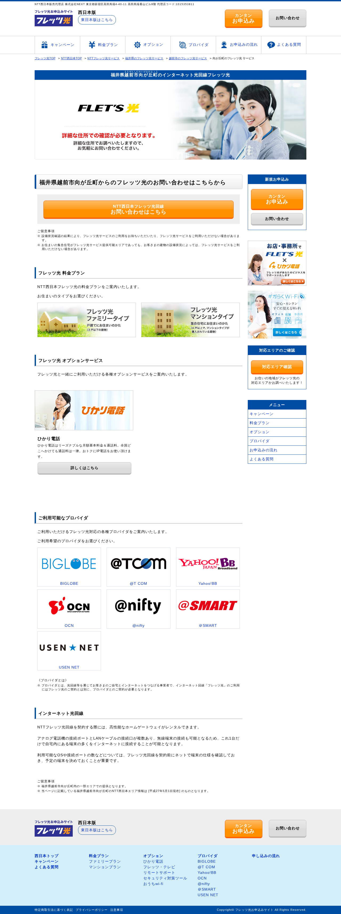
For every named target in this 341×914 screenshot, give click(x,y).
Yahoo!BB (207, 872)
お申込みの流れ (244, 44)
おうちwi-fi (153, 884)
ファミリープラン (105, 861)
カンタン (243, 18)
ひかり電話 (153, 861)
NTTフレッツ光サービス (103, 58)
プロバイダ (199, 45)
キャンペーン (63, 45)
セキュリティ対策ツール (165, 878)
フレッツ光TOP (45, 58)
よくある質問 (289, 44)
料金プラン (108, 45)
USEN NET (208, 895)
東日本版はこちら (97, 20)
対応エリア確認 (277, 366)
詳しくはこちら (85, 468)
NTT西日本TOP (71, 58)
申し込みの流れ (266, 856)
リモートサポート (159, 872)
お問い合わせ (288, 18)
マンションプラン (105, 867)
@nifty (204, 884)
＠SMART (207, 889)
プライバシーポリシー (92, 909)
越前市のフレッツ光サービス (188, 58)
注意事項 (116, 909)
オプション (153, 44)
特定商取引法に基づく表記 (54, 909)
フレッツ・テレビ (159, 867)
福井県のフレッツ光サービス (144, 58)
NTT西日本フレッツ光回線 (139, 209)
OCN (202, 878)
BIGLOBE (207, 861)
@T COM (206, 867)
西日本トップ (47, 856)
